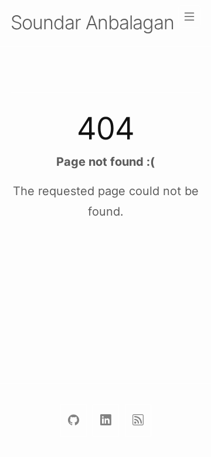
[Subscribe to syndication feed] (138, 420)
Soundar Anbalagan (92, 22)
